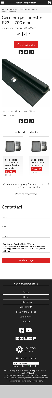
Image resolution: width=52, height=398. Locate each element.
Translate (34, 366)
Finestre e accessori (27, 9)
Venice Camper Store (26, 2)
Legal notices (26, 316)
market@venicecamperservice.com (33, 377)
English (23, 357)
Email (4, 226)
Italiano (32, 357)
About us (26, 321)
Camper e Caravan (9, 9)
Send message (26, 260)
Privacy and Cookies (26, 311)
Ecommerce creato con (26, 381)
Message (6, 236)
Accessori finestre (9, 12)
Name (4, 217)
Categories (26, 301)
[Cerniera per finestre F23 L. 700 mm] (26, 83)
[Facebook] (21, 331)
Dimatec (36, 187)
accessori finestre (20, 187)
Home (26, 297)
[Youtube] (28, 331)
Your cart (24, 306)
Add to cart (26, 44)
